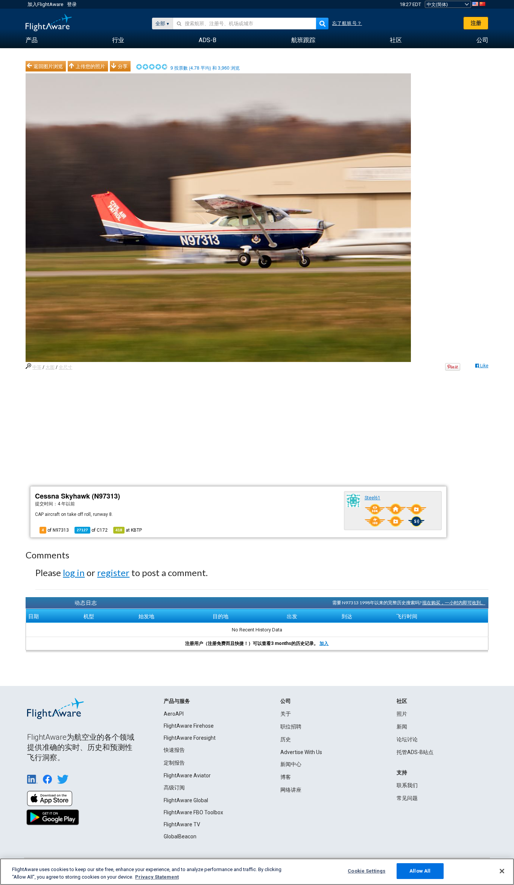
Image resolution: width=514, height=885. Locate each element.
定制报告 (174, 763)
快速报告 (174, 750)
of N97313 (55, 530)
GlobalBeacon (180, 836)
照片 (402, 714)
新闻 (402, 727)
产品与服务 (177, 701)
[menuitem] (32, 40)
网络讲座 (290, 790)
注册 (476, 23)
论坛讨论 (407, 739)
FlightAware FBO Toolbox (193, 812)
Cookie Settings (366, 871)
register (113, 572)
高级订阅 (174, 788)
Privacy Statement (157, 877)
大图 (50, 367)
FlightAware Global (186, 800)
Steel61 (372, 497)
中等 (36, 367)
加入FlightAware (45, 4)
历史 (285, 739)
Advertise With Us (301, 752)
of (92, 530)
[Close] (502, 871)
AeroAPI (174, 714)
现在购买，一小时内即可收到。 (453, 602)
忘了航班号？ (347, 23)
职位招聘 (290, 727)
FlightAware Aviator (187, 775)
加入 (323, 643)
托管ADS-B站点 (415, 752)
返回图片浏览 (48, 66)
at (129, 530)
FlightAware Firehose (189, 726)
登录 (72, 4)
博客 (285, 777)
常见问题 (407, 798)
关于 (285, 714)
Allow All (419, 871)
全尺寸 (65, 367)
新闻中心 (290, 764)
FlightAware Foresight (190, 738)
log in (74, 572)
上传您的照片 (90, 66)
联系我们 (407, 785)
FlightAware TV (182, 824)
